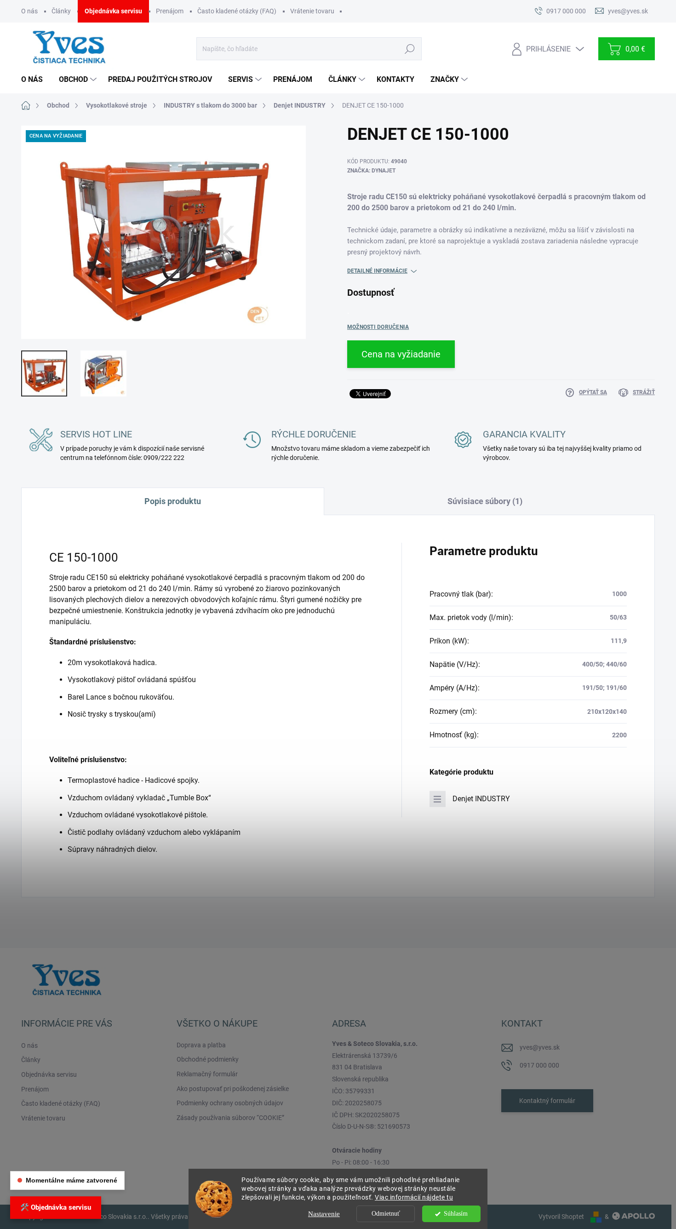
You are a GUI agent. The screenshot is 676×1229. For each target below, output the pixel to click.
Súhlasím (456, 1213)
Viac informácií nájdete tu (414, 1197)
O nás (29, 11)
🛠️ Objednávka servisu (55, 1207)
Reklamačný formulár (207, 1074)
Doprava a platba (201, 1045)
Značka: (371, 170)
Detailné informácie (377, 271)
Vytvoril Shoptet (561, 1216)
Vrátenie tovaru (312, 11)
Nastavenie (324, 1214)
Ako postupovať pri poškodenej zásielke (233, 1088)
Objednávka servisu (113, 11)
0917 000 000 (539, 1065)
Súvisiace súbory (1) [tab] (484, 501)
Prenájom (169, 11)
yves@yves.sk (540, 1047)
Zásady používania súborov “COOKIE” (230, 1117)
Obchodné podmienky (208, 1059)
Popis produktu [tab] (172, 501)
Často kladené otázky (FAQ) (236, 11)
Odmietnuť (386, 1213)
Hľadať (409, 48)
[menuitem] (35, 79)
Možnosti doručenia (378, 327)
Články (61, 11)
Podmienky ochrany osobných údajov (230, 1103)
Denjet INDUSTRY (481, 798)
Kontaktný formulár (547, 1100)
